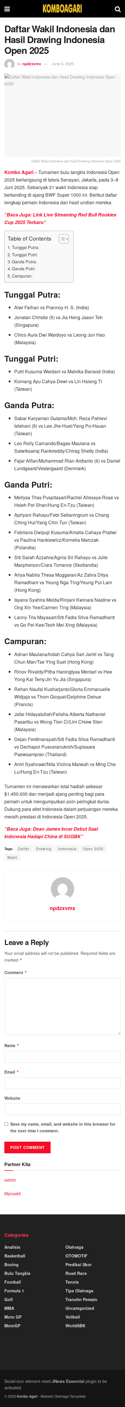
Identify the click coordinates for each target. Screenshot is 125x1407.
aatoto (10, 1180)
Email (11, 1072)
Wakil (12, 857)
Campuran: (22, 276)
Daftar (23, 848)
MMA (9, 1308)
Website (12, 1098)
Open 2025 (93, 848)
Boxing (11, 1264)
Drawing (43, 848)
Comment (15, 972)
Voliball (72, 1317)
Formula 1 (14, 1291)
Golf (8, 1299)
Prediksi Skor (78, 1264)
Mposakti (12, 1193)
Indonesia (67, 848)
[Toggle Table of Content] (60, 239)
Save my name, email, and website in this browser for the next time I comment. (62, 1127)
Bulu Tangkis (17, 1273)
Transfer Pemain (81, 1299)
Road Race (76, 1273)
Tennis (72, 1282)
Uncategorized (79, 1308)
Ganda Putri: (23, 268)
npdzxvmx (31, 63)
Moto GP (13, 1317)
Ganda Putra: (24, 261)
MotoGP (12, 1325)
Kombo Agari (27, 1396)
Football (12, 1282)
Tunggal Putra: (25, 247)
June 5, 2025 (63, 63)
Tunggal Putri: (25, 254)
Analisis (12, 1247)
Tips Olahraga (79, 1291)
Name (11, 1045)
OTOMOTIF (76, 1256)
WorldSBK (75, 1325)
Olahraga (74, 1247)
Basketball (14, 1256)
